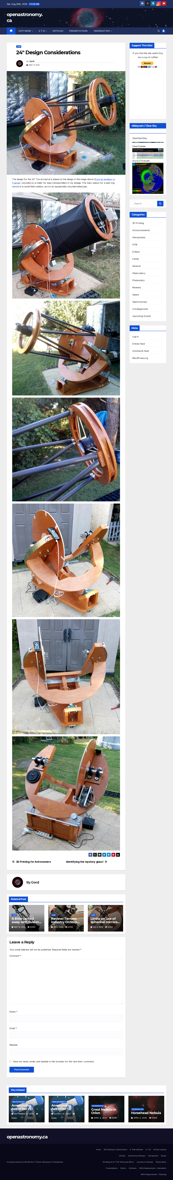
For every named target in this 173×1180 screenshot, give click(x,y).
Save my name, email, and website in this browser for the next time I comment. (53, 1061)
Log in (135, 336)
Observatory (102, 31)
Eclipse (136, 251)
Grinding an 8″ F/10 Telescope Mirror (118, 1162)
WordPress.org (140, 358)
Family (135, 259)
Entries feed (138, 343)
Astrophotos (138, 237)
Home (98, 1149)
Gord (31, 61)
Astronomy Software (136, 1156)
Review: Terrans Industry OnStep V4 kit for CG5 (64, 922)
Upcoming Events (141, 316)
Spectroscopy (139, 301)
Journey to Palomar (145, 1162)
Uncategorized (140, 309)
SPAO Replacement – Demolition (152, 1168)
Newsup (45, 1162)
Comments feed (140, 351)
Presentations (78, 31)
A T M (42, 31)
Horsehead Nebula (146, 1113)
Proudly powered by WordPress (20, 1162)
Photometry (138, 280)
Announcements (141, 230)
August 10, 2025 (62, 1114)
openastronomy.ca (27, 1137)
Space (135, 294)
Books (163, 1156)
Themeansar (57, 1162)
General (136, 266)
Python (123, 1168)
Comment (15, 955)
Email (13, 1028)
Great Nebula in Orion (103, 1111)
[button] (159, 31)
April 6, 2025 (101, 1118)
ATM (18, 46)
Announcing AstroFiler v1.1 (22, 1107)
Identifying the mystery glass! (84, 861)
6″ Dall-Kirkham (136, 1149)
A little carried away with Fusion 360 (25, 922)
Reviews (136, 287)
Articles (58, 31)
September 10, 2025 (24, 1114)
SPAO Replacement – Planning (153, 1174)
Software (25, 31)
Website (13, 1045)
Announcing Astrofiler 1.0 (61, 1107)
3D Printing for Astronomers (33, 861)
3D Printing (138, 223)
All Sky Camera (159, 1149)
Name (13, 1011)
